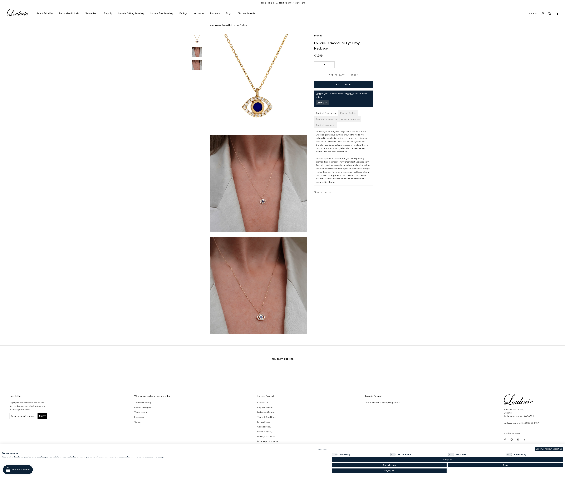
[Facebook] (322, 192)
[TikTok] (525, 439)
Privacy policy (322, 449)
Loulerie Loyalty (264, 431)
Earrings (183, 13)
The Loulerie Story (142, 402)
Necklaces (198, 13)
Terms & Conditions (266, 417)
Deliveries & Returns (266, 412)
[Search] (549, 13)
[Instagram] (512, 439)
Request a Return (265, 407)
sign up (350, 94)
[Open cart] (556, 13)
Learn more (322, 103)
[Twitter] (326, 192)
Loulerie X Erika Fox (43, 13)
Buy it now (343, 84)
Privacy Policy (263, 422)
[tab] (326, 113)
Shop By (108, 13)
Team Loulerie (140, 412)
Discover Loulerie (246, 13)
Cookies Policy (264, 427)
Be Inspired (139, 417)
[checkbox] (335, 454)
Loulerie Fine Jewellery (161, 13)
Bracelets (215, 13)
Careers (138, 422)
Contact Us (262, 402)
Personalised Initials (69, 13)
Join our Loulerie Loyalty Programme (382, 402)
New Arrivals (91, 13)
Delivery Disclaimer (266, 436)
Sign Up (42, 416)
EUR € (531, 13)
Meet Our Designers (143, 407)
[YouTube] (518, 439)
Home (211, 25)
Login (318, 94)
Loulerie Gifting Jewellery (131, 13)
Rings (228, 13)
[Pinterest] (329, 192)
